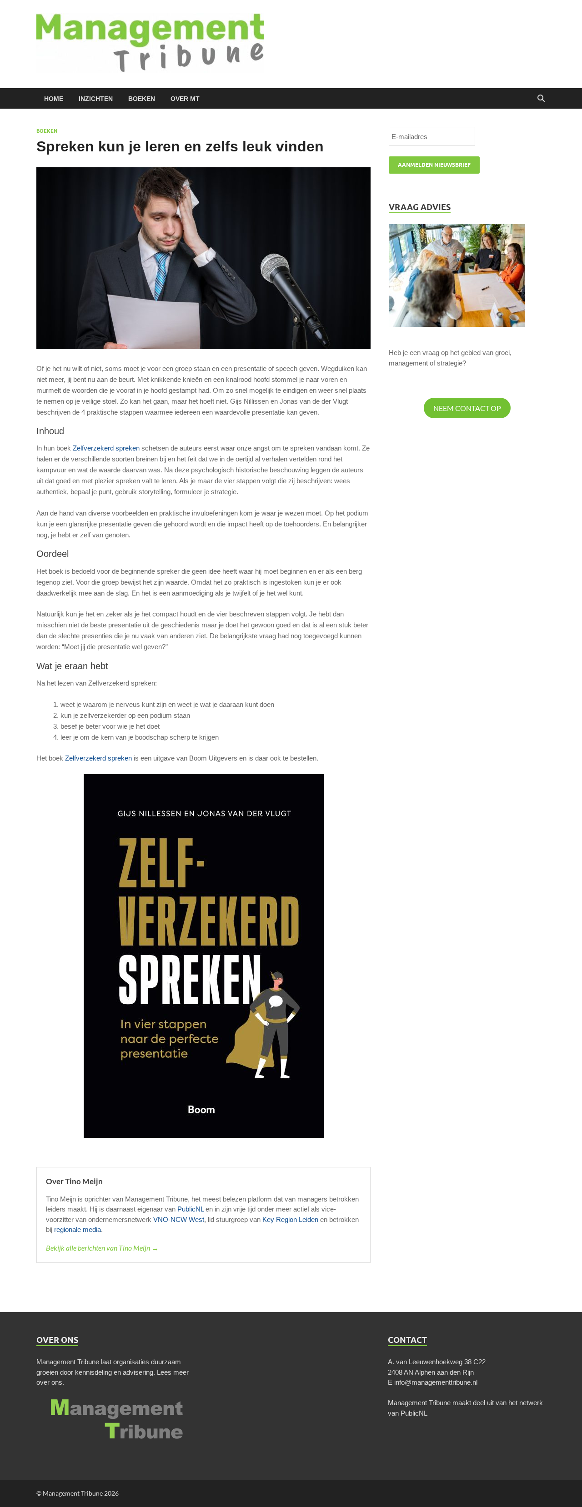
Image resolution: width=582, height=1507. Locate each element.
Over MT (185, 98)
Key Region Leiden (290, 1219)
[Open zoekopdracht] (541, 98)
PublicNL (190, 1209)
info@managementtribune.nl (435, 1382)
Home (53, 98)
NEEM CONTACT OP (467, 408)
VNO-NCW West (178, 1219)
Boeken (141, 98)
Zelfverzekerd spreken (106, 448)
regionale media (77, 1229)
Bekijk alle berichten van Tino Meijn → (102, 1247)
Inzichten (96, 98)
